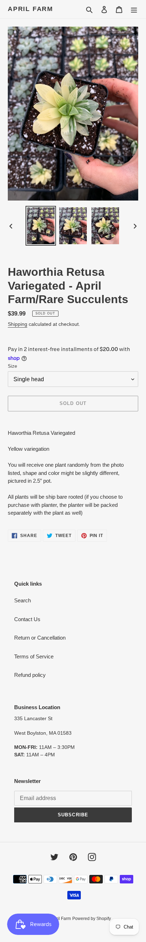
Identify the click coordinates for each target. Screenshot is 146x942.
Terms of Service (34, 656)
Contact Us (27, 619)
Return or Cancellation (40, 638)
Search (22, 600)
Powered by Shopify (91, 918)
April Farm (30, 8)
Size (12, 366)
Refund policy (30, 675)
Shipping (17, 324)
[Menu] (134, 9)
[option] (41, 225)
